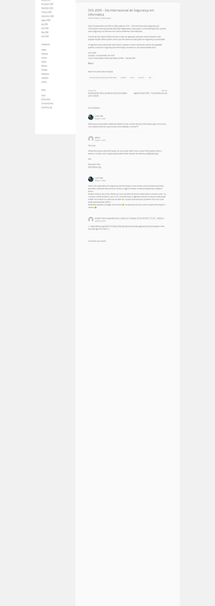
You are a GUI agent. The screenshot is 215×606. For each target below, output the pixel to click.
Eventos (44, 58)
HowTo (43, 62)
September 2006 (47, 16)
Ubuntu (44, 82)
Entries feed (45, 99)
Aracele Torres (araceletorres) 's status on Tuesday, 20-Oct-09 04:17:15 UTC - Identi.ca (129, 218)
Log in (43, 95)
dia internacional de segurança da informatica (103, 78)
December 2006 (47, 4)
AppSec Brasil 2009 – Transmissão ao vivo (150, 93)
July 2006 (44, 24)
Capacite (44, 54)
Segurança (45, 74)
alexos (109, 18)
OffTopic (44, 70)
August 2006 (45, 20)
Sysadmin (44, 78)
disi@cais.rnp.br (152, 153)
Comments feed (47, 103)
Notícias (44, 66)
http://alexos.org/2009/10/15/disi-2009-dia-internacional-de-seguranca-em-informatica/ (125, 226)
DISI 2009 (101, 36)
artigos (43, 50)
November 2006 (47, 8)
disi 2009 (123, 78)
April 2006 (45, 36)
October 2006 (46, 12)
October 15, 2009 (99, 18)
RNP (119, 28)
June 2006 (44, 28)
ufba (150, 78)
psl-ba (132, 78)
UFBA (115, 26)
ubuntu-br (141, 78)
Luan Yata (99, 116)
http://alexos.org (94, 167)
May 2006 (44, 32)
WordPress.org (46, 107)
